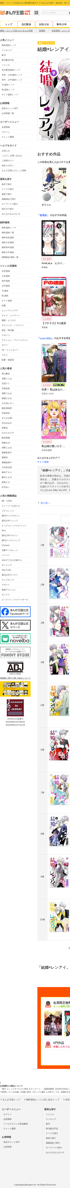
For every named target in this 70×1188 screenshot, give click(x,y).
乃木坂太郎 (7, 467)
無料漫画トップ (9, 45)
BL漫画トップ (8, 89)
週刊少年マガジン (10, 535)
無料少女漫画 (8, 242)
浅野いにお (7, 378)
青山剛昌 (6, 373)
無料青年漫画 (8, 247)
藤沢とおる (7, 477)
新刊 (4, 55)
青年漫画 (6, 281)
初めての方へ (8, 165)
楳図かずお (7, 398)
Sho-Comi (6, 570)
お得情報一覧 (8, 113)
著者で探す (7, 194)
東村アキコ (7, 472)
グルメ (5, 355)
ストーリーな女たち (11, 506)
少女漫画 (6, 276)
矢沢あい (6, 487)
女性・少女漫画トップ (12, 75)
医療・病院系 (8, 360)
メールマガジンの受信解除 (15, 1124)
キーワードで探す (10, 204)
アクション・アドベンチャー (15, 340)
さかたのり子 (8, 433)
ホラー (5, 345)
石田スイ (6, 383)
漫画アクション (9, 590)
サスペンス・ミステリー (13, 325)
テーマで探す (8, 189)
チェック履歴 (8, 137)
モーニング (7, 565)
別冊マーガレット (10, 550)
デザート (6, 585)
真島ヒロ (6, 482)
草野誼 (5, 428)
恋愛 (4, 305)
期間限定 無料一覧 (10, 257)
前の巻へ (45, 503)
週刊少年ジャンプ (10, 520)
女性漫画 (6, 271)
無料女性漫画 (8, 237)
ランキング (7, 50)
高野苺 (5, 457)
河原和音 (6, 413)
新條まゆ (6, 443)
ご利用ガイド (8, 160)
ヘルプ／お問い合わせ (12, 155)
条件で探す (7, 184)
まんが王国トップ (11, 1099)
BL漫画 (5, 296)
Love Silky (46, 338)
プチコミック (8, 511)
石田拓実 (6, 388)
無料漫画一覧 (8, 232)
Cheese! (6, 545)
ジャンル (6, 65)
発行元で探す (8, 209)
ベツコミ (6, 555)
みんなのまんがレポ (11, 214)
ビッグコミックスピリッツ (14, 525)
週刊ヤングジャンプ (11, 540)
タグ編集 (44, 461)
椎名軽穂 (6, 438)
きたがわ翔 (7, 418)
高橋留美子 (7, 462)
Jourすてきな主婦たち (12, 560)
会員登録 (6, 127)
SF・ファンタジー (10, 350)
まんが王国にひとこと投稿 (14, 170)
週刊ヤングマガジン (11, 516)
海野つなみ (7, 393)
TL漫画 (5, 291)
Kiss (4, 530)
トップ (8, 24)
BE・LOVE (7, 501)
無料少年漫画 (8, 252)
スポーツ (6, 335)
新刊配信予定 (8, 60)
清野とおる (7, 447)
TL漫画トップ (8, 85)
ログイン (6, 132)
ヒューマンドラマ (10, 310)
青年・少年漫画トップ (12, 80)
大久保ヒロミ (8, 403)
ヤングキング (8, 580)
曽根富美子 (7, 452)
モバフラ (6, 594)
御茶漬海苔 (7, 408)
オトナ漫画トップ (10, 94)
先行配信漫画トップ (11, 70)
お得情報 (7, 1147)
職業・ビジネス (9, 320)
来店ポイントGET (10, 108)
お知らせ (6, 151)
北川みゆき (7, 423)
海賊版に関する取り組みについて (15, 678)
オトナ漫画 (7, 300)
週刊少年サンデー (10, 575)
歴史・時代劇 (8, 330)
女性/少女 (44, 24)
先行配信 (26, 24)
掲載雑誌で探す (9, 199)
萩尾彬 (43, 215)
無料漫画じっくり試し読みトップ (42, 1099)
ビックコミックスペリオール (15, 599)
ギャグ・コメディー (11, 315)
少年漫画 (6, 286)
